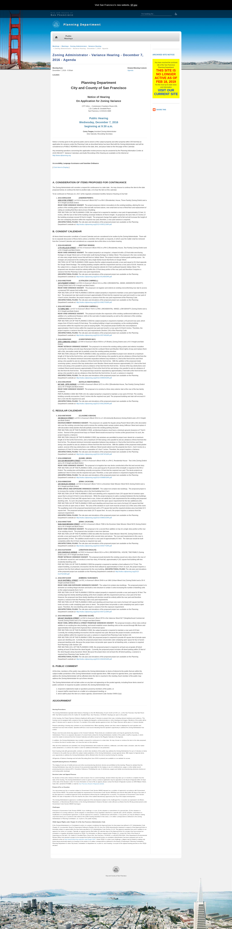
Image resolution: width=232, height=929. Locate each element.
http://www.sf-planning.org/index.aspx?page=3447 (80, 839)
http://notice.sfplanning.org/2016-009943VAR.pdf (94, 378)
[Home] (56, 27)
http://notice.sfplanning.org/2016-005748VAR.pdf (94, 335)
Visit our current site (166, 92)
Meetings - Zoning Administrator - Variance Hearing (81, 46)
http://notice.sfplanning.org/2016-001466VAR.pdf (94, 277)
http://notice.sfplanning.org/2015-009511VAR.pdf (94, 224)
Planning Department (82, 24)
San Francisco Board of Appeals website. (91, 784)
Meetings (55, 46)
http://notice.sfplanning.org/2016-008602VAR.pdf (94, 518)
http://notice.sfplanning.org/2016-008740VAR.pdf (94, 454)
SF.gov (133, 5)
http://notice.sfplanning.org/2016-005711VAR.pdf (94, 612)
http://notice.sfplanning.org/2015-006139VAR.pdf (94, 404)
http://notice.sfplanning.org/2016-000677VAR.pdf (94, 546)
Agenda (130, 70)
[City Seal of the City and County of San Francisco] (116, 872)
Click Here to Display (61, 167)
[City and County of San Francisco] (65, 14)
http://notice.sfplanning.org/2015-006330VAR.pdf (94, 659)
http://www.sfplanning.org (61, 155)
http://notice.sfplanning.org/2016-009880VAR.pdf (94, 477)
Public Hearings (68, 37)
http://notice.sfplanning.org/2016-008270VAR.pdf (94, 302)
